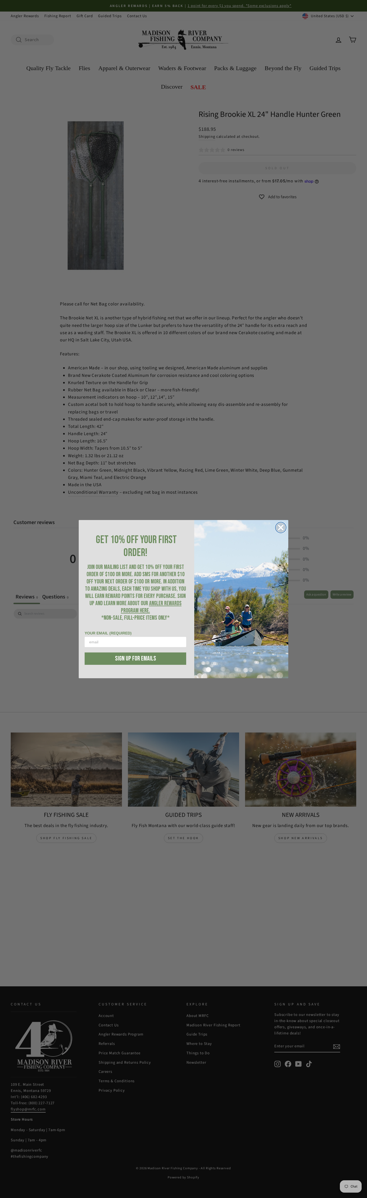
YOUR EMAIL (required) (108, 633)
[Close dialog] (280, 527)
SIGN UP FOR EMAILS (135, 658)
